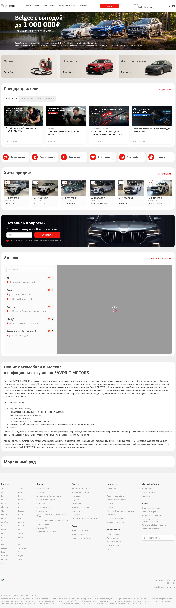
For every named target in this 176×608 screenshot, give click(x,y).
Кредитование (77, 500)
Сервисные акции (43, 488)
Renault (21, 526)
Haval (3, 552)
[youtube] (152, 550)
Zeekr (20, 559)
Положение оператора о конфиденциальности (151, 520)
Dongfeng (4, 522)
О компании (111, 488)
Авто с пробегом (45, 98)
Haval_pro (4, 556)
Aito (2, 488)
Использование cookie (150, 529)
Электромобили (113, 545)
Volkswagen (22, 548)
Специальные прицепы (80, 492)
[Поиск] (145, 538)
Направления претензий (151, 512)
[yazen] (160, 550)
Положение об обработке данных (154, 525)
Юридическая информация (152, 515)
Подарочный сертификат (81, 488)
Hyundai (4, 559)
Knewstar (21, 500)
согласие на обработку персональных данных (49, 240)
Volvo (20, 552)
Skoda (20, 533)
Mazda (20, 515)
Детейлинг (40, 492)
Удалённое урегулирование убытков (85, 518)
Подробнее (9, 72)
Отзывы (110, 503)
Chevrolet (4, 515)
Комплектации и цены (115, 542)
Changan (4, 507)
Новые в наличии (113, 534)
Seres (20, 530)
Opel (20, 518)
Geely (3, 545)
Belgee (3, 500)
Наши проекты (112, 515)
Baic (3, 496)
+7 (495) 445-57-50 (165, 580)
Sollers (20, 537)
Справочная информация (151, 508)
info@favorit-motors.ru (164, 587)
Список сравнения (149, 492)
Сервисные (11, 98)
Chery (3, 511)
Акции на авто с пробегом (81, 538)
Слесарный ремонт (43, 503)
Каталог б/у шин (42, 511)
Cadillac (4, 503)
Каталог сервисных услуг (45, 500)
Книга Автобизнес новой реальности (120, 511)
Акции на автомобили (80, 530)
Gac (2, 541)
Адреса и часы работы (115, 496)
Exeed (3, 530)
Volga (20, 545)
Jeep (3, 563)
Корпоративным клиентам (46, 532)
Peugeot (21, 522)
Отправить (47, 235)
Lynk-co (21, 511)
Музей (109, 6)
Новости (110, 507)
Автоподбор (76, 496)
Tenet (20, 541)
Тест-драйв (76, 515)
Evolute (4, 526)
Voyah (20, 556)
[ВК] (144, 550)
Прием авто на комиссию (81, 507)
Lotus (20, 507)
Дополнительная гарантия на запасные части (51, 516)
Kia (19, 496)
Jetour (20, 488)
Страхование (76, 503)
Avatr (3, 492)
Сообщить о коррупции (115, 518)
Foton (3, 537)
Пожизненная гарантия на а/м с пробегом (52, 520)
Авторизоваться (148, 488)
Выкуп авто (76, 511)
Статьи (109, 492)
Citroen (3, 518)
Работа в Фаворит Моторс (116, 500)
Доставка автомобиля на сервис (48, 496)
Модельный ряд (20, 461)
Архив (109, 549)
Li (18, 503)
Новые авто (27, 98)
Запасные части (42, 524)
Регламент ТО (41, 528)
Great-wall (4, 548)
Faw (2, 533)
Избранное (146, 496)
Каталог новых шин (43, 507)
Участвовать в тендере (115, 522)
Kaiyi (20, 492)
